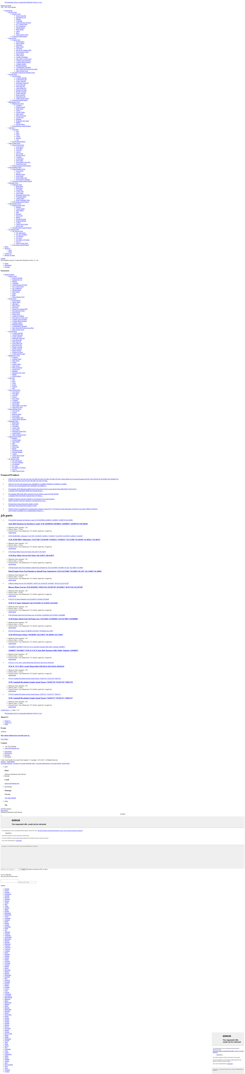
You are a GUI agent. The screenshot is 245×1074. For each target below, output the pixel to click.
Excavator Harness (6, 763)
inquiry (10, 533)
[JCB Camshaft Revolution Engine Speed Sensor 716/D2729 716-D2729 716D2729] (34, 678)
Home (6, 263)
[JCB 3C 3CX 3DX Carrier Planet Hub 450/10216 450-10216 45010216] (31, 662)
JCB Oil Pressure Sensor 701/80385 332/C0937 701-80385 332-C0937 (35, 635)
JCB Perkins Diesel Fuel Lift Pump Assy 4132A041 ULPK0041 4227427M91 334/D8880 (43, 619)
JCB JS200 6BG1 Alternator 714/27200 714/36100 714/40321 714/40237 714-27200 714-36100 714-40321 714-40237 (54, 540)
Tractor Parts (65, 763)
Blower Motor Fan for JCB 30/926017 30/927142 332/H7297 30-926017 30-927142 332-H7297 (45, 587)
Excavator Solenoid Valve (27, 763)
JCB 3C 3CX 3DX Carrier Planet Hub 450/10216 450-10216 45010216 (36, 666)
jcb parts (7, 267)
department (8, 265)
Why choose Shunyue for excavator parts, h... (15, 735)
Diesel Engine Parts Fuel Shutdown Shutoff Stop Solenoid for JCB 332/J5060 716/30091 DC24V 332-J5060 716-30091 (55, 571)
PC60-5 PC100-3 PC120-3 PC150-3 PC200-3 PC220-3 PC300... (28, 481)
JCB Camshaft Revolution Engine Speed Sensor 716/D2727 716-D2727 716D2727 (40, 698)
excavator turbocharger (43, 763)
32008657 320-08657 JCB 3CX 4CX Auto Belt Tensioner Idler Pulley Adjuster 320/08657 (43, 650)
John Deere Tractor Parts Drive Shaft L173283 (22, 506)
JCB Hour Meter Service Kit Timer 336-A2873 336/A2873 (31, 555)
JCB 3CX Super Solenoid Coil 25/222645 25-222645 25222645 (33, 603)
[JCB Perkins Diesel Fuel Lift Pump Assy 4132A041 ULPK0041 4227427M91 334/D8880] (36, 615)
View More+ (5, 739)
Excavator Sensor (56, 763)
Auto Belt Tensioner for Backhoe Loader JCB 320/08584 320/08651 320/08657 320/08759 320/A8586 (48, 524)
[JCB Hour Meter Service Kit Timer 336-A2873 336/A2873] (27, 552)
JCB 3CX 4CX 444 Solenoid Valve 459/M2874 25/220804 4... (27, 486)
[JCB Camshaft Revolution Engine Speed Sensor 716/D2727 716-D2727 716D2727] (34, 694)
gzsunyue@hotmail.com (12, 748)
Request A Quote (6, 5)
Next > (7, 710)
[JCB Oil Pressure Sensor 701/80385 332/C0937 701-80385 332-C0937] (30, 631)
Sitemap (3, 762)
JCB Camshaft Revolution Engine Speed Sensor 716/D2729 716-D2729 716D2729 (40, 682)
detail (14, 533)
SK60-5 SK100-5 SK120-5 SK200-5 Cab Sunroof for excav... (27, 501)
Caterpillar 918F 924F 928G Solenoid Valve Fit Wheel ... (25, 496)
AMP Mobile (11, 762)
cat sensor (16, 763)
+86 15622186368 (10, 798)
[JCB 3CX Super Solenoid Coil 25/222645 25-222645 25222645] (28, 599)
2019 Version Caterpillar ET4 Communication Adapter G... (26, 510)
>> (11, 710)
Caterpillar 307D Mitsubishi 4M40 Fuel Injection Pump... (25, 491)
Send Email (4, 810)
